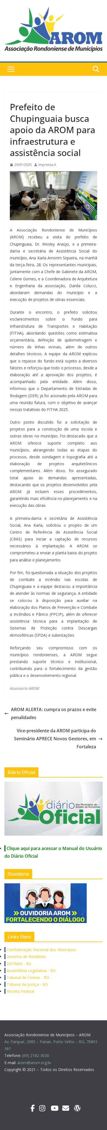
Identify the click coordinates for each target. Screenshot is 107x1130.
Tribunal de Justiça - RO (26, 984)
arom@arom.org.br (34, 1062)
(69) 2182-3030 (36, 1055)
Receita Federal (19, 991)
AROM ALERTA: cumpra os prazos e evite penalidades (53, 713)
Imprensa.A (47, 164)
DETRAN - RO (18, 963)
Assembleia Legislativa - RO (30, 970)
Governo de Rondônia (25, 956)
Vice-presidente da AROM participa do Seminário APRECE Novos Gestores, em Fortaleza (55, 739)
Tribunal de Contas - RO (27, 977)
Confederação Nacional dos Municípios (40, 949)
